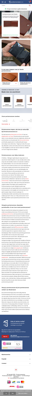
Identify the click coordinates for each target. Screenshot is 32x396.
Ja (6, 393)
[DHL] (12, 387)
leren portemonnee (24, 140)
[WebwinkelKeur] (20, 386)
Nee (13, 393)
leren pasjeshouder (18, 248)
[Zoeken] (29, 5)
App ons (5, 336)
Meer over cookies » (23, 393)
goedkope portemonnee (7, 214)
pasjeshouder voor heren (7, 136)
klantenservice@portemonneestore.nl (17, 336)
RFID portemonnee (19, 227)
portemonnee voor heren (16, 134)
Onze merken (5, 124)
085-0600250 (13, 335)
